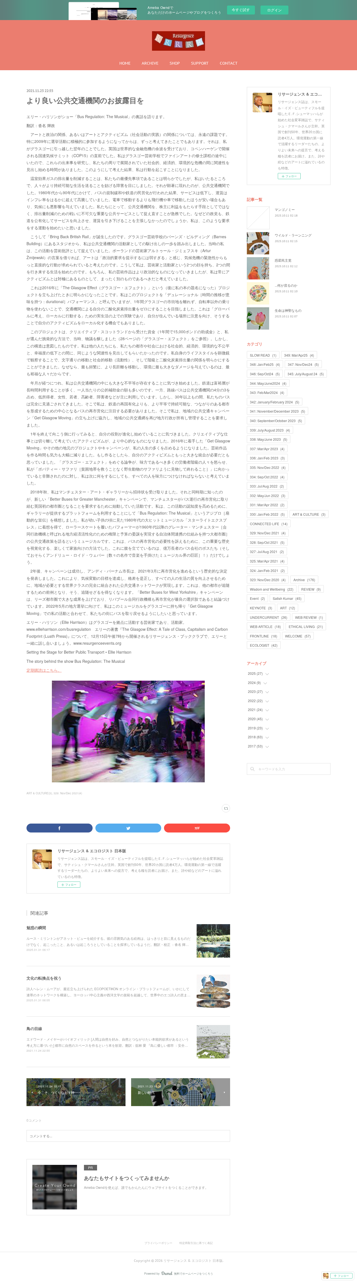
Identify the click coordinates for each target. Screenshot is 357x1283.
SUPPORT (200, 63)
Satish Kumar (287, 598)
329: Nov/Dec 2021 (268, 532)
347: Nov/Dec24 (303, 364)
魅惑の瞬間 (36, 927)
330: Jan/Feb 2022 (267, 514)
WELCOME (298, 636)
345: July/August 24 (306, 373)
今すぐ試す (241, 9)
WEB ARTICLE (265, 626)
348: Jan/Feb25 (265, 364)
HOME (125, 63)
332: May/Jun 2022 (267, 495)
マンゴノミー (285, 209)
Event (257, 598)
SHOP (175, 63)
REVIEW (311, 589)
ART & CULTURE (309, 514)
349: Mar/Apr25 (299, 355)
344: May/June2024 (268, 383)
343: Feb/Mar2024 (267, 392)
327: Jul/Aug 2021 (267, 551)
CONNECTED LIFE (269, 523)
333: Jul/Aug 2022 (267, 486)
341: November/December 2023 (277, 411)
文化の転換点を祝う (44, 978)
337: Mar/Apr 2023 (267, 448)
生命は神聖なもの (288, 310)
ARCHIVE (150, 63)
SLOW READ (263, 355)
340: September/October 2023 (276, 420)
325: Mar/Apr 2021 (267, 561)
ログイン (274, 10)
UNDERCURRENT (268, 617)
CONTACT (229, 63)
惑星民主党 (283, 260)
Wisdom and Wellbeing (271, 589)
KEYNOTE (261, 607)
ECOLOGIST (264, 645)
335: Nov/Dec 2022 (268, 467)
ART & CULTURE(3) (39, 793)
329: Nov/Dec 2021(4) (68, 793)
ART (287, 607)
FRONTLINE (263, 636)
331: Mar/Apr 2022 (267, 504)
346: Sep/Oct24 (265, 373)
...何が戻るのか (286, 285)
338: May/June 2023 (268, 439)
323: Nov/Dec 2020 (268, 579)
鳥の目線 (34, 1028)
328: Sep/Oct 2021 (267, 542)
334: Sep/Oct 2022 (267, 476)
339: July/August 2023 (270, 430)
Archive (304, 579)
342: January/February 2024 (274, 402)
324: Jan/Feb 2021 (267, 570)
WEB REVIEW (309, 617)
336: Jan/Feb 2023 (267, 458)
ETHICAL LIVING (306, 626)
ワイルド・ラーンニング (293, 235)
